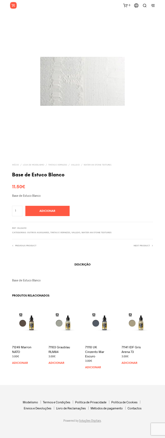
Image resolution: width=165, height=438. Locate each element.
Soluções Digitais (90, 420)
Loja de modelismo (33, 165)
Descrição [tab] (82, 264)
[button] (126, 5)
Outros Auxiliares (38, 233)
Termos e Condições (56, 402)
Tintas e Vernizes (57, 165)
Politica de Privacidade (90, 402)
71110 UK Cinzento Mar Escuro (94, 351)
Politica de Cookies (124, 402)
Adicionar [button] (20, 363)
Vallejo (75, 165)
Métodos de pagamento (107, 408)
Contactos (134, 408)
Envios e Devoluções (37, 408)
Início (15, 165)
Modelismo (30, 402)
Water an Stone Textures (97, 165)
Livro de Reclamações (71, 408)
